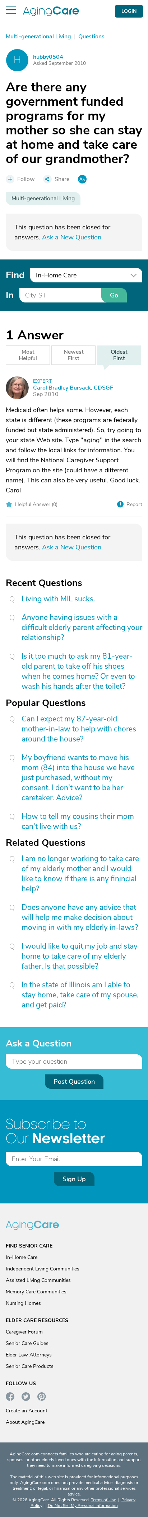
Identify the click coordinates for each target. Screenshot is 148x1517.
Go (114, 295)
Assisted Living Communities (38, 1280)
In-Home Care (21, 1257)
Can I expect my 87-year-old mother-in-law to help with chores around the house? (79, 729)
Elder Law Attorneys (29, 1354)
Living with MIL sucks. (58, 599)
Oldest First (119, 355)
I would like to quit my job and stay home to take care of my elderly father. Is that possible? (80, 956)
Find (15, 275)
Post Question (74, 1081)
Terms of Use (103, 1500)
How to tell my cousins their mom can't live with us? (78, 821)
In (10, 295)
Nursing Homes (23, 1303)
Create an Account (26, 1410)
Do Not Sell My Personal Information (83, 1505)
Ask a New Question (71, 237)
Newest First (74, 355)
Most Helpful (28, 355)
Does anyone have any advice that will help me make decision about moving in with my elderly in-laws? (80, 917)
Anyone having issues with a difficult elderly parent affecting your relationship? (82, 627)
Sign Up (74, 1179)
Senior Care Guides (27, 1343)
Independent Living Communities (42, 1268)
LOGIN (129, 11)
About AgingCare (25, 1422)
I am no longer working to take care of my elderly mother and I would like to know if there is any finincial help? (80, 874)
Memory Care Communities (36, 1291)
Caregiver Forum (24, 1331)
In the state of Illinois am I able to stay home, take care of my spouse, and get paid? (80, 995)
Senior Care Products (30, 1366)
